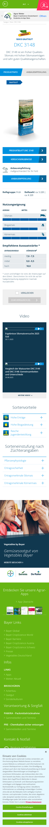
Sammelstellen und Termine (21, 717)
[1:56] (24, 364)
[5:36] (24, 328)
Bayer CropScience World (19, 634)
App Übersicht (25, 601)
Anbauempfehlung (36, 72)
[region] (24, 787)
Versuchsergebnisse (21, 159)
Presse (9, 651)
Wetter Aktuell (13, 678)
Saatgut (10, 695)
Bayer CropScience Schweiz (20, 647)
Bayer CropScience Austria (20, 643)
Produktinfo (11, 72)
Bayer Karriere (13, 639)
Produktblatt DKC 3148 (21, 150)
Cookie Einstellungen (24, 807)
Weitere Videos (24, 395)
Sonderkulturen (14, 699)
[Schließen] (2, 16)
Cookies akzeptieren (24, 822)
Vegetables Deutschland (19, 655)
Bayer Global (12, 630)
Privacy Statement (33, 802)
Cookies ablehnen (24, 814)
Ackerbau (11, 690)
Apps (8, 674)
